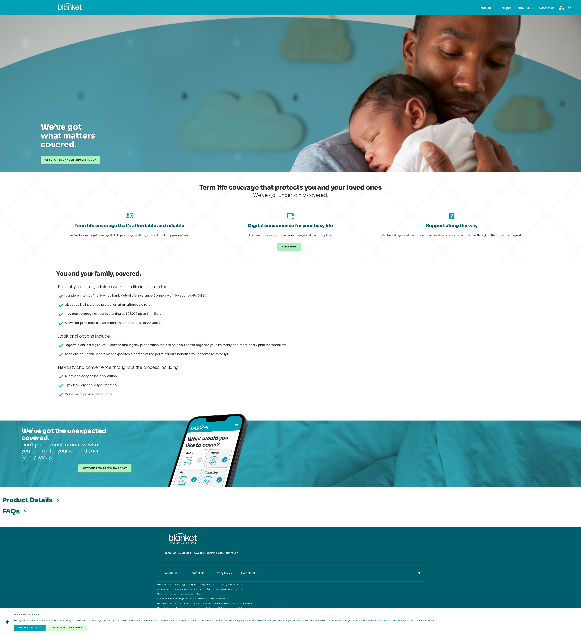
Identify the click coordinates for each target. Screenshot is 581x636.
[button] (487, 8)
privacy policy (403, 621)
